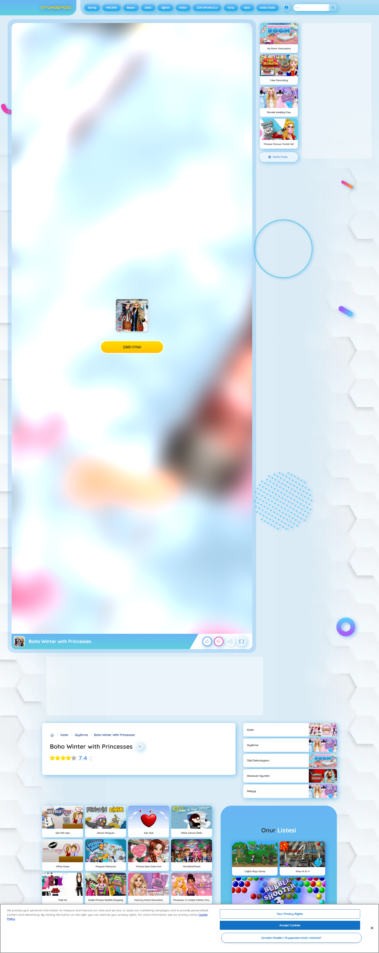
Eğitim (165, 7)
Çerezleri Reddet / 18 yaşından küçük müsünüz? (291, 937)
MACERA (111, 7)
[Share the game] (230, 641)
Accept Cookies (289, 925)
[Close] (372, 928)
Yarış (230, 7)
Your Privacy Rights (290, 914)
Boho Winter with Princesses (114, 735)
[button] (286, 7)
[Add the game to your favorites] (140, 746)
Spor (247, 7)
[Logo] (56, 7)
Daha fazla (267, 7)
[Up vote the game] (207, 641)
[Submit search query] (333, 7)
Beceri (131, 7)
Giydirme (81, 735)
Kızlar (183, 7)
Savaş (92, 7)
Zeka (148, 7)
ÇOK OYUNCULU (207, 7)
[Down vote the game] (218, 641)
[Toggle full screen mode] (242, 641)
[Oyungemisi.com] (52, 735)
